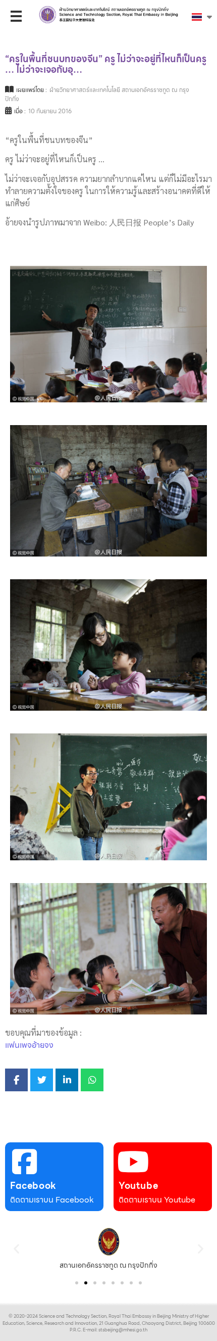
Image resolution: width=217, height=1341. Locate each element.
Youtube (138, 1185)
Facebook (33, 1185)
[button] (16, 1248)
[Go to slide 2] (85, 1282)
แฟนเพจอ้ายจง (29, 1045)
